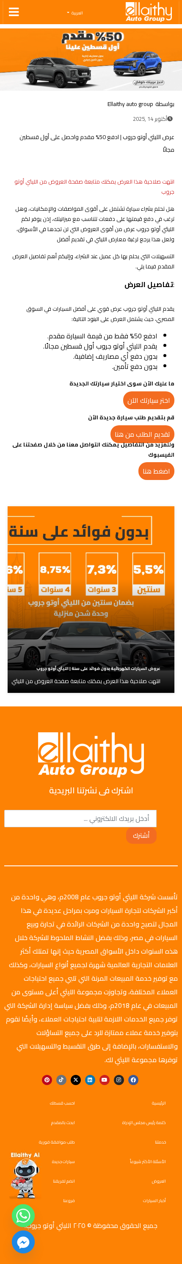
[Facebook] (148, 166)
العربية (77, 13)
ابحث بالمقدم (63, 1123)
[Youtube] (104, 1080)
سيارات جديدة (63, 1162)
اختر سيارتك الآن (148, 400)
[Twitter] (135, 166)
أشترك (141, 835)
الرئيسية (159, 1103)
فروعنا (69, 1201)
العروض (159, 1181)
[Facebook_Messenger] (23, 1242)
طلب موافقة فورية (57, 1142)
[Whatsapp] (23, 1215)
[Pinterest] (47, 1080)
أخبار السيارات (154, 1201)
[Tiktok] (61, 1080)
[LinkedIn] (123, 166)
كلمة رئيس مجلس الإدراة (144, 1123)
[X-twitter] (76, 1080)
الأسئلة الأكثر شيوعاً (148, 1162)
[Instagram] (119, 1080)
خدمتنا (160, 1142)
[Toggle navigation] (13, 12)
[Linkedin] (90, 1080)
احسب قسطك (62, 1103)
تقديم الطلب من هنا (142, 434)
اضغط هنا (156, 471)
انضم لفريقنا (64, 1181)
